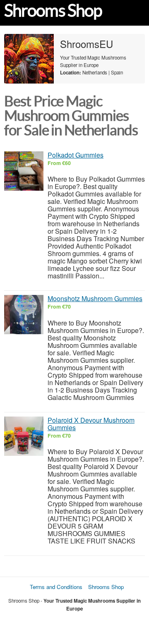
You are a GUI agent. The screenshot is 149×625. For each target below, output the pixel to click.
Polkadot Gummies (75, 155)
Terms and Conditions (56, 587)
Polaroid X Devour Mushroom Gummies (91, 423)
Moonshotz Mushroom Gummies (95, 298)
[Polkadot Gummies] (23, 171)
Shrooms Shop (53, 10)
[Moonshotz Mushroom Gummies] (23, 314)
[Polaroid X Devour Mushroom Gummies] (23, 436)
